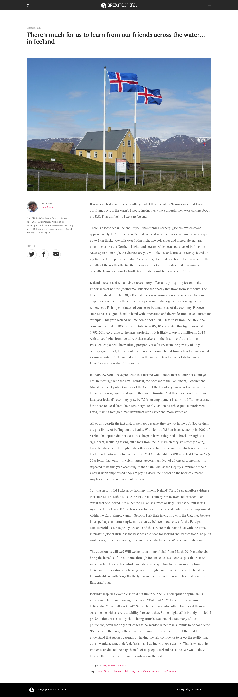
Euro (99, 671)
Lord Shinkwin (49, 206)
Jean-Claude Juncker (148, 671)
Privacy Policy (184, 689)
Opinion (121, 665)
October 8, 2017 (34, 27)
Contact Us (200, 689)
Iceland (118, 671)
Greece (108, 671)
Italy (133, 671)
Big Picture (109, 665)
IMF (126, 671)
